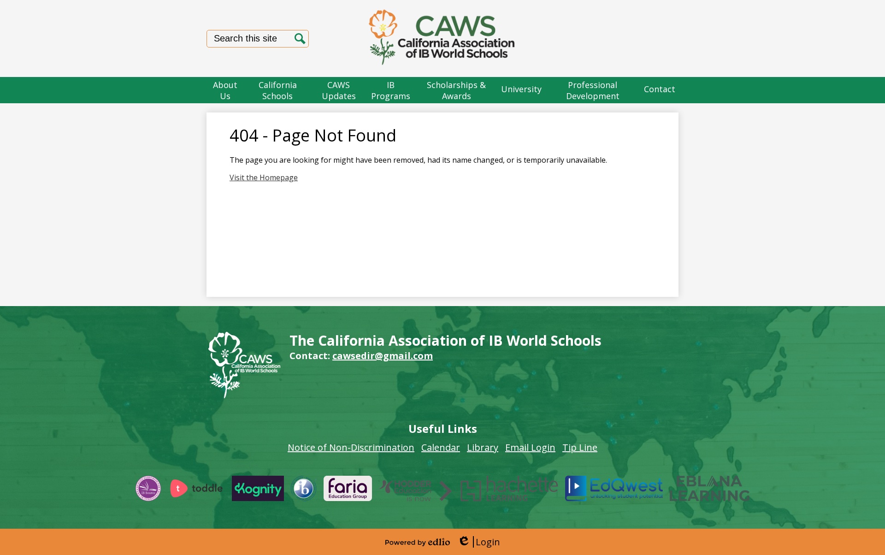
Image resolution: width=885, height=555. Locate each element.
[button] (225, 90)
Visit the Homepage (264, 177)
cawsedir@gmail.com (382, 355)
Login (478, 542)
